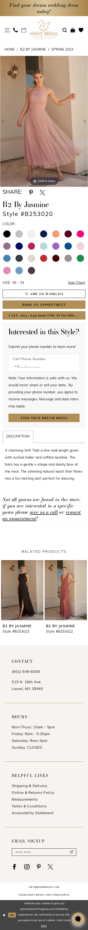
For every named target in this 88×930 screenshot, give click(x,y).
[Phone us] (15, 30)
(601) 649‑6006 (26, 672)
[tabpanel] (44, 121)
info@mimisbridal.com (44, 887)
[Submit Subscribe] (71, 852)
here (43, 926)
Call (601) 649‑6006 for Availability (45, 315)
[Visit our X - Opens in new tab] (50, 866)
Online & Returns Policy (33, 793)
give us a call (44, 512)
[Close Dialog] (4, 915)
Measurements (25, 800)
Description (18, 436)
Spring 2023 (62, 49)
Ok (12, 914)
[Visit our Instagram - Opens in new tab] (27, 866)
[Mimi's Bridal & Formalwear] (44, 30)
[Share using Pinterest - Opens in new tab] (31, 192)
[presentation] (22, 590)
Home (9, 49)
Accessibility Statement (33, 813)
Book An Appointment (44, 305)
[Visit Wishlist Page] (81, 30)
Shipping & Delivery (29, 786)
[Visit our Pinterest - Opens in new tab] (39, 866)
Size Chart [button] (76, 283)
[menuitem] (7, 30)
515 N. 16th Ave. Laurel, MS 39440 (27, 686)
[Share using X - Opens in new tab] (42, 192)
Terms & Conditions (29, 806)
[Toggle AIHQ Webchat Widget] (78, 919)
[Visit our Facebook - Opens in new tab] (14, 866)
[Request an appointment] (24, 30)
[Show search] (65, 30)
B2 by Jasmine (33, 49)
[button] (7, 30)
